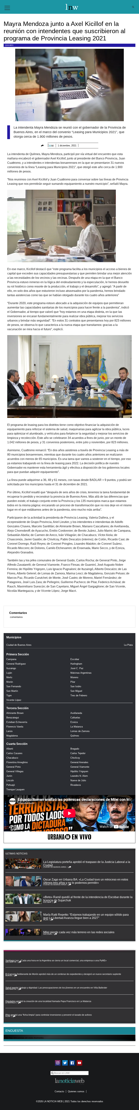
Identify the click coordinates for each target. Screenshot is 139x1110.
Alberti (9, 748)
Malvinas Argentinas (81, 672)
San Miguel (76, 691)
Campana (11, 659)
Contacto (59, 1091)
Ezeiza (74, 722)
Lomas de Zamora (79, 731)
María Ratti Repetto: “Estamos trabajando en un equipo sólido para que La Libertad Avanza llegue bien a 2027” (86, 916)
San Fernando (13, 686)
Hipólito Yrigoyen (79, 771)
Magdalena (12, 735)
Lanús (9, 731)
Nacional (47, 934)
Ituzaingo (11, 668)
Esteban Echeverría (16, 722)
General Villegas (15, 771)
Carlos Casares (14, 753)
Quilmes (9, 45)
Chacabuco (12, 757)
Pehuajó (10, 785)
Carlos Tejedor (77, 753)
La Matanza (76, 726)
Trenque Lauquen (15, 789)
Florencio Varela (14, 726)
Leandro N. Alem (79, 776)
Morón (9, 682)
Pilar (72, 682)
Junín (9, 776)
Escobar (74, 659)
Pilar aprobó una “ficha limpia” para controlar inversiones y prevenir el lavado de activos (48, 1015)
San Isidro (75, 686)
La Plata (128, 645)
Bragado (74, 748)
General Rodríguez (16, 663)
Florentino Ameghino (17, 762)
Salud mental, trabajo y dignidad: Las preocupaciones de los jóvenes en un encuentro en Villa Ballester (56, 987)
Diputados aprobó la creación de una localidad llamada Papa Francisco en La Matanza (48, 1001)
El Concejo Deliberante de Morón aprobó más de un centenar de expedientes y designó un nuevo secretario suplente (63, 974)
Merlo (9, 677)
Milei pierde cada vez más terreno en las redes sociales (78, 932)
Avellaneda (76, 713)
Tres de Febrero (78, 695)
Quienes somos (76, 1091)
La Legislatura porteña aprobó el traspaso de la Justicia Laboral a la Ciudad (86, 863)
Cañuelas (75, 717)
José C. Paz (76, 668)
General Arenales (79, 762)
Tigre (9, 695)
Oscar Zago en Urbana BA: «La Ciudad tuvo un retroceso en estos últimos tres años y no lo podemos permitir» (85, 881)
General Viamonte (79, 766)
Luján (9, 672)
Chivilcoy (75, 757)
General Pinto (13, 766)
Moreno (74, 677)
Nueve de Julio (78, 780)
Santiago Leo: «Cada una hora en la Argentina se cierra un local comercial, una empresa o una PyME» (56, 960)
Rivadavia (75, 785)
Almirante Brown (15, 713)
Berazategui (12, 717)
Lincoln (10, 780)
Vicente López (13, 700)
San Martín (12, 691)
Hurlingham (76, 663)
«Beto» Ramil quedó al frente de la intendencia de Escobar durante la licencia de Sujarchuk (87, 899)
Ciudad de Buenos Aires (18, 645)
